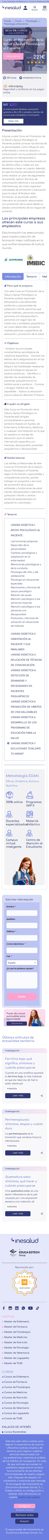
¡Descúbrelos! (16, 1023)
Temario (31, 276)
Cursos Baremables (15, 1432)
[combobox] (21, 962)
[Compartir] (42, 1096)
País (9, 956)
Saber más (13, 121)
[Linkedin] (17, 1308)
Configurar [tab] (24, 1506)
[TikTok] (37, 1308)
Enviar (22, 996)
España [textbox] (11, 962)
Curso (18, 21)
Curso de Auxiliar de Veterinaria (14, 1)
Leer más (18, 1095)
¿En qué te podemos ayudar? (20, 968)
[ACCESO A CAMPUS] (25, 8)
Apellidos (10, 919)
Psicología (32, 21)
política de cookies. (29, 1497)
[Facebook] (3, 1308)
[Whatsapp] (23, 1308)
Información (13, 276)
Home (7, 21)
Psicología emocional (16, 24)
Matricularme (13, 56)
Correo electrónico (16, 944)
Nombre (11, 906)
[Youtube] (30, 1308)
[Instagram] (10, 1308)
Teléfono (11, 931)
